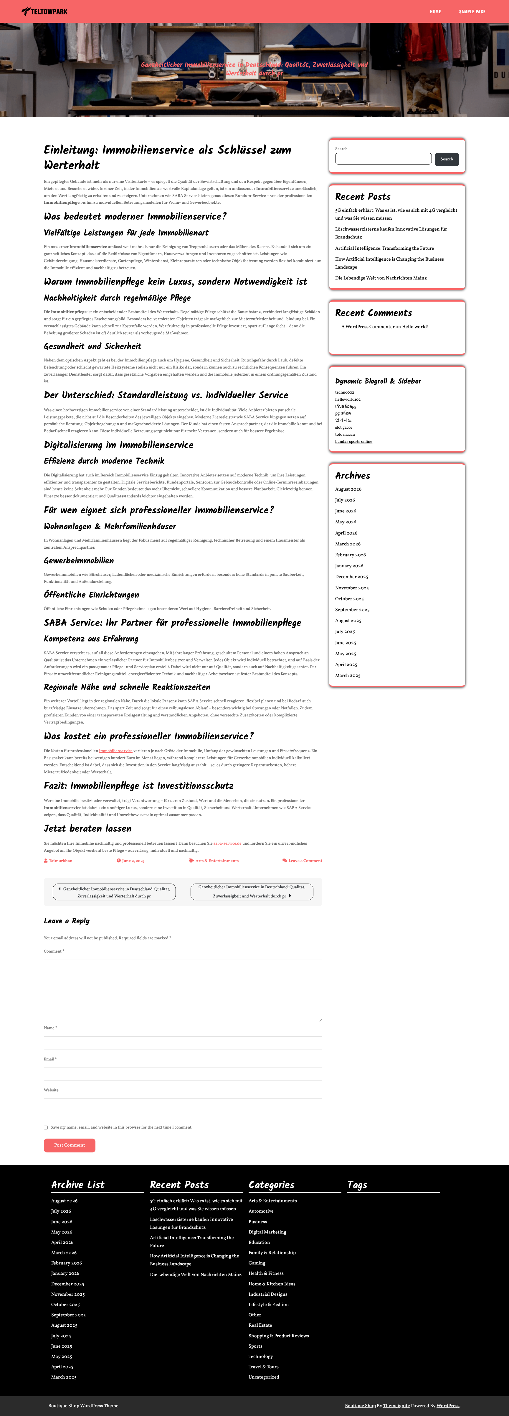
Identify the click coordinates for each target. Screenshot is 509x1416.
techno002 (344, 392)
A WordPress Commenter (368, 327)
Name (50, 1028)
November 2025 (352, 588)
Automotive (261, 1211)
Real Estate (260, 1325)
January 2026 (349, 566)
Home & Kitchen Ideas (272, 1284)
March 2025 (348, 675)
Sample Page (472, 11)
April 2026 (346, 533)
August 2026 (348, 489)
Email (50, 1059)
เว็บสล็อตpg (345, 406)
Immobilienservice (116, 751)
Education (259, 1242)
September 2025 (352, 610)
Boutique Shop (360, 1406)
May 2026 (345, 522)
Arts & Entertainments (217, 861)
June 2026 (345, 511)
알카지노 (343, 420)
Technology (261, 1356)
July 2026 (345, 500)
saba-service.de (228, 843)
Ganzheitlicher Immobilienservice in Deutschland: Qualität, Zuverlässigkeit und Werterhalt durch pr (116, 893)
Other (255, 1315)
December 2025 (351, 577)
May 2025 (345, 654)
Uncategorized (264, 1377)
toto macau (345, 435)
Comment (54, 951)
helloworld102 (348, 399)
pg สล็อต (343, 413)
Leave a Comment (305, 861)
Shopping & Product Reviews (279, 1336)
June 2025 (345, 643)
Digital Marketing (267, 1232)
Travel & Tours (264, 1367)
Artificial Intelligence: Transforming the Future (384, 248)
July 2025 (345, 632)
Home (435, 11)
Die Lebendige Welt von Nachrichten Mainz (381, 278)
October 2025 (349, 599)
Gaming (257, 1263)
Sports (255, 1346)
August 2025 (348, 621)
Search (341, 149)
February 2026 (350, 555)
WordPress (448, 1406)
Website (51, 1090)
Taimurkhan (60, 861)
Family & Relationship (272, 1253)
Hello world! (415, 327)
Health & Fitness (266, 1273)
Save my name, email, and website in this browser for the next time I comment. (121, 1128)
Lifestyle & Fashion (269, 1305)
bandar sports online (353, 442)
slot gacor (343, 427)
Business (258, 1222)
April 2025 (346, 665)
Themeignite (396, 1406)
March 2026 (348, 544)
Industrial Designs (268, 1294)
